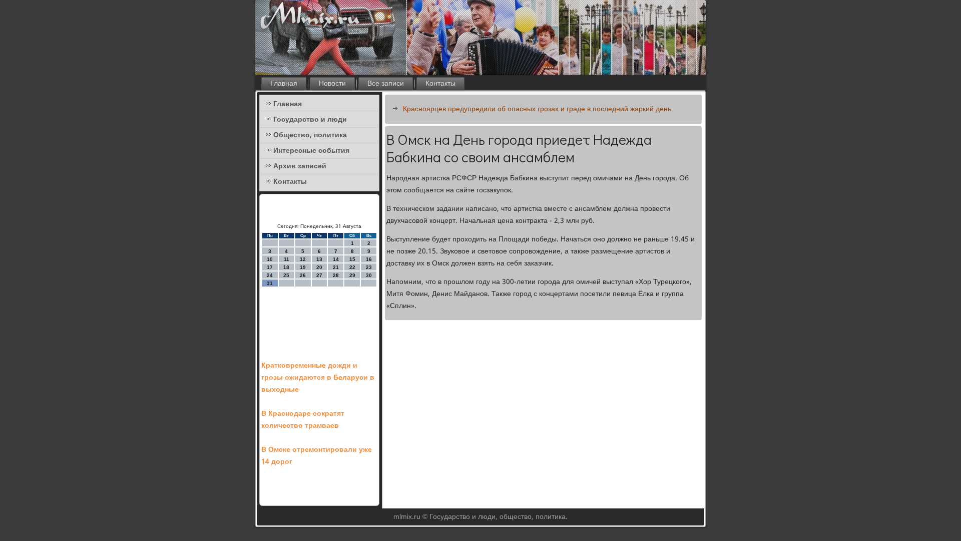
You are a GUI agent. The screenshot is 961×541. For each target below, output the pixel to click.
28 (336, 275)
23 (369, 267)
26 (303, 275)
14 (336, 259)
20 (319, 267)
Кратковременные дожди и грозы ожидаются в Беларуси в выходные (317, 378)
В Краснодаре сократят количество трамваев (302, 420)
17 (270, 267)
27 (319, 275)
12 (303, 259)
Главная (283, 84)
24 (270, 275)
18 (286, 267)
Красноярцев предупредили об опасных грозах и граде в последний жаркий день (537, 109)
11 (286, 259)
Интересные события (311, 151)
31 (270, 283)
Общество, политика (310, 135)
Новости (332, 84)
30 (369, 275)
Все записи (385, 84)
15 (352, 259)
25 (286, 275)
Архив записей (299, 166)
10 (270, 259)
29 (352, 275)
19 (303, 267)
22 (352, 267)
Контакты (440, 84)
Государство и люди (310, 120)
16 (369, 259)
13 (319, 259)
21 (336, 267)
